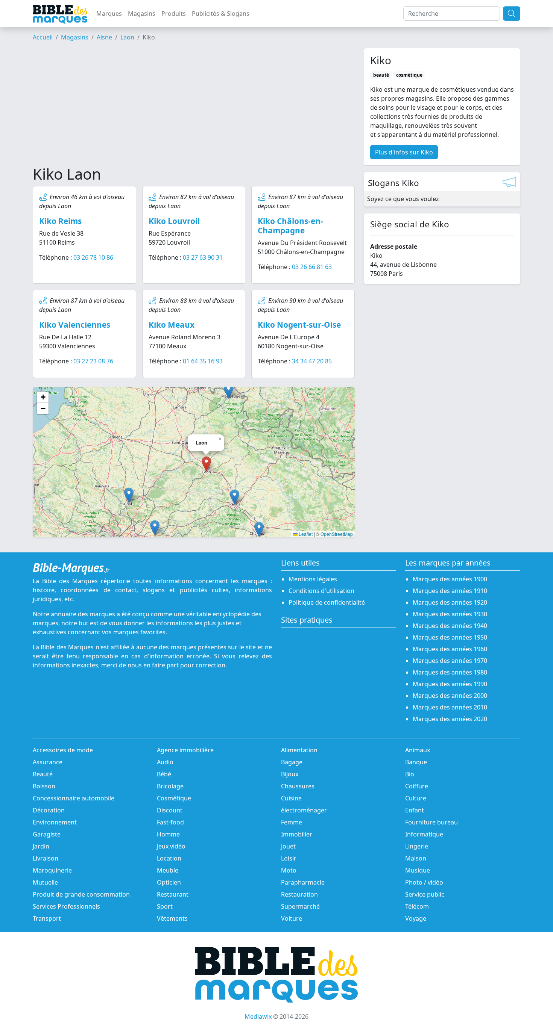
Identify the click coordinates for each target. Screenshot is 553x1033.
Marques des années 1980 (450, 672)
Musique (417, 870)
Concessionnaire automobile (73, 798)
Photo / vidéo (424, 882)
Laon (127, 37)
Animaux (417, 750)
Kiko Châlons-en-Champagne (290, 226)
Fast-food (170, 822)
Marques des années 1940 (450, 626)
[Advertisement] (194, 106)
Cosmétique (174, 798)
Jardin (41, 846)
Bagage (291, 762)
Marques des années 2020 (450, 719)
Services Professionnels (66, 906)
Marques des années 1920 (450, 602)
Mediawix (258, 1016)
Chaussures (297, 786)
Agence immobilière (185, 750)
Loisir (288, 858)
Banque (416, 762)
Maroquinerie (52, 870)
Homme (168, 834)
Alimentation (299, 750)
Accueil (43, 37)
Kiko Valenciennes (74, 324)
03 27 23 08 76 (93, 361)
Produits (173, 13)
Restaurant (172, 894)
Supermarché (300, 906)
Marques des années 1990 (450, 684)
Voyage (415, 918)
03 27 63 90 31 (203, 257)
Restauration (299, 894)
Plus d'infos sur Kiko (404, 152)
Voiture (291, 918)
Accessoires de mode (63, 750)
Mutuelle (45, 882)
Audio (165, 762)
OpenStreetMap (337, 534)
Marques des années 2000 (450, 695)
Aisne (104, 37)
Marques (109, 13)
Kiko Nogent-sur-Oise (299, 324)
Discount (169, 810)
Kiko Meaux (171, 324)
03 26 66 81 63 (312, 267)
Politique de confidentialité (327, 602)
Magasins (141, 13)
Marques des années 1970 (450, 660)
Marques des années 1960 (450, 649)
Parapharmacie (303, 882)
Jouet (288, 846)
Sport (165, 906)
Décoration (49, 810)
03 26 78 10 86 (93, 257)
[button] (234, 497)
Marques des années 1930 (450, 614)
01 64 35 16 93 (203, 361)
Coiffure (416, 786)
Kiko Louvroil (174, 221)
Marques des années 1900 (450, 579)
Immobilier (296, 834)
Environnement (55, 822)
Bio (409, 774)
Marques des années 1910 (450, 591)
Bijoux (289, 774)
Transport (47, 918)
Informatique (424, 834)
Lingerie (416, 846)
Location (169, 858)
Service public (424, 894)
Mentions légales (313, 579)
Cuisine (291, 798)
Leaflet (305, 534)
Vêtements (172, 918)
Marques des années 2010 (450, 707)
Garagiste (47, 834)
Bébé (164, 774)
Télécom (417, 906)
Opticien (169, 882)
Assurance (47, 762)
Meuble (167, 870)
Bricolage (170, 786)
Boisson (44, 786)
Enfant (414, 810)
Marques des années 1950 (450, 637)
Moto (288, 870)
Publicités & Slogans (220, 13)
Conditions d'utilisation (321, 591)
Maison (415, 858)
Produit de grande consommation (81, 894)
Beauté (43, 774)
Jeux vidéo (171, 846)
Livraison (45, 858)
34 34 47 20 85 (312, 361)
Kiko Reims (60, 221)
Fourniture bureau (431, 822)
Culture (415, 798)
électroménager (304, 810)
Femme (291, 822)
